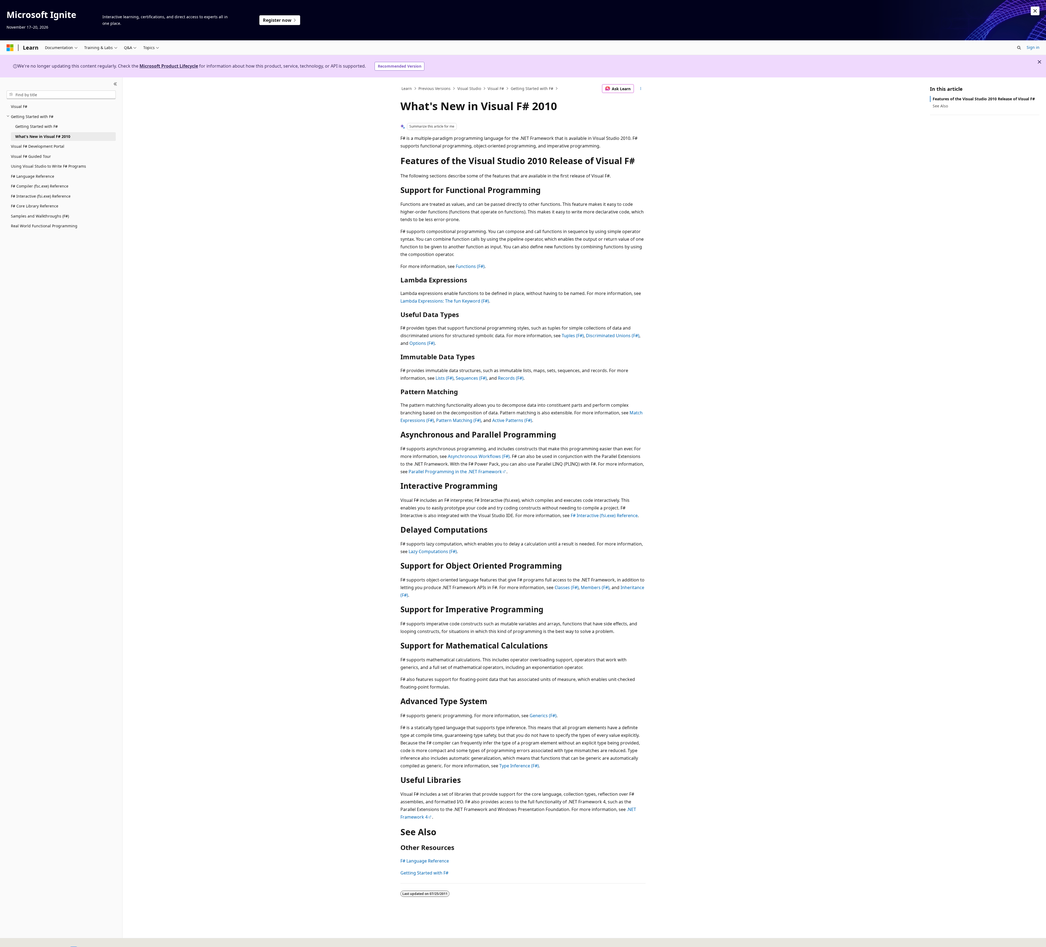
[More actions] (641, 88)
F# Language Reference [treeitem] (32, 176)
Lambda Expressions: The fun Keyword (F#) (444, 301)
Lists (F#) (445, 378)
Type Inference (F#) (519, 766)
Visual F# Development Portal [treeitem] (37, 146)
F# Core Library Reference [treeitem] (34, 206)
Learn (407, 88)
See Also (940, 105)
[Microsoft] (10, 47)
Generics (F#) (543, 716)
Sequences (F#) (471, 378)
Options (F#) (422, 343)
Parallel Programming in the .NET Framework (455, 472)
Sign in (1033, 47)
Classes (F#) (567, 587)
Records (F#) (511, 378)
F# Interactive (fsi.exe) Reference (604, 515)
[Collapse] (115, 84)
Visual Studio (469, 88)
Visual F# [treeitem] (19, 106)
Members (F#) (595, 587)
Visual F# (496, 88)
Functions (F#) (470, 266)
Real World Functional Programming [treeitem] (44, 225)
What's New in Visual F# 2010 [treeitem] (42, 136)
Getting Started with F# (532, 88)
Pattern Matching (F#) (458, 420)
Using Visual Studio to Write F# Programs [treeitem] (48, 166)
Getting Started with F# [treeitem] (36, 126)
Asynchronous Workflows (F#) (479, 456)
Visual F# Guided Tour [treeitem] (31, 156)
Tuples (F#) (573, 336)
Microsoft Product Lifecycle (168, 66)
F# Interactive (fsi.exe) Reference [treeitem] (41, 195)
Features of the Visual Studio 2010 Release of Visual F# (984, 98)
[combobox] (61, 94)
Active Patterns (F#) (512, 420)
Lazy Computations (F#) (433, 551)
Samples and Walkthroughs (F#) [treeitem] (40, 215)
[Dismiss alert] (1035, 11)
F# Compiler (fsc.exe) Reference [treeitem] (39, 186)
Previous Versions (434, 88)
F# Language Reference (424, 861)
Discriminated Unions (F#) (612, 336)
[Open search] (1019, 48)
